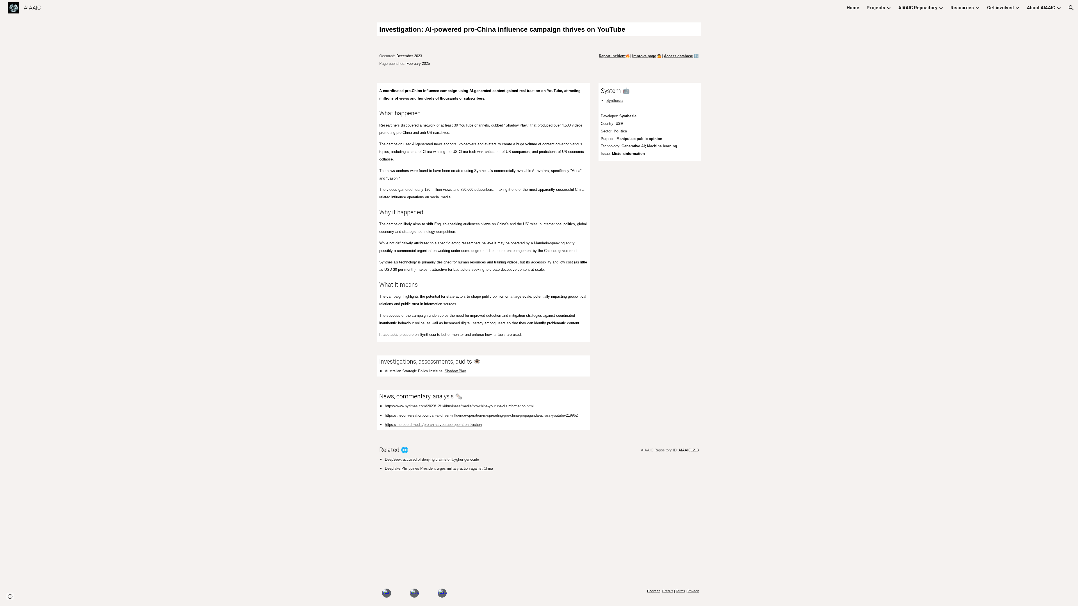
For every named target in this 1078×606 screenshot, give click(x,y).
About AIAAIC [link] (1041, 7)
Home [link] (853, 7)
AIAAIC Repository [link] (917, 7)
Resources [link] (962, 7)
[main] (539, 29)
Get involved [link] (1000, 7)
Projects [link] (876, 7)
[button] (1071, 8)
